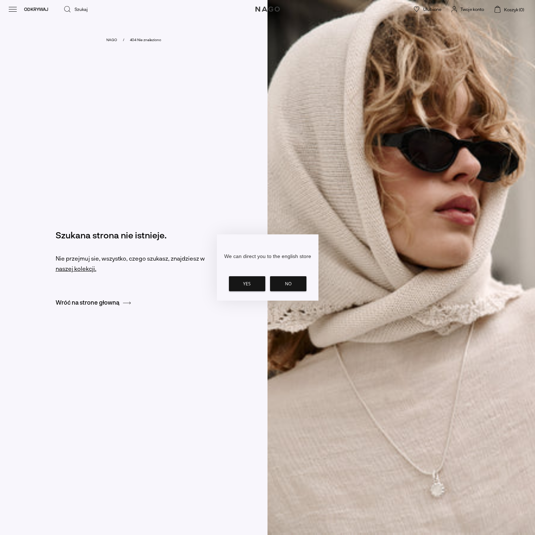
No (288, 284)
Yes (247, 284)
